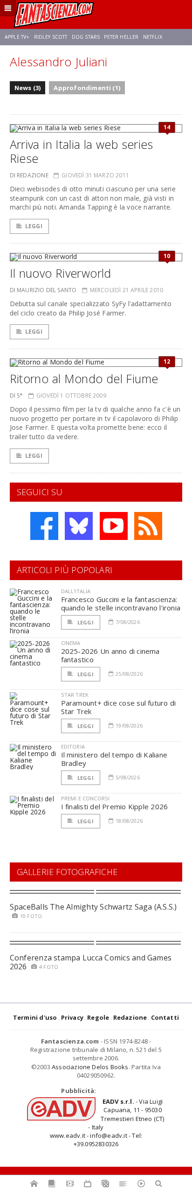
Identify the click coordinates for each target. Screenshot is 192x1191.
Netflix (152, 37)
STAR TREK (75, 694)
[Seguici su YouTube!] (114, 526)
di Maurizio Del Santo (43, 290)
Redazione (130, 1017)
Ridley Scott (51, 37)
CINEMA (71, 642)
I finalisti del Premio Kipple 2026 (114, 806)
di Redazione (29, 175)
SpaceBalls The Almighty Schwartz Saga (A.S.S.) (93, 907)
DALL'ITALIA (76, 591)
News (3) (27, 88)
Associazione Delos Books (90, 1067)
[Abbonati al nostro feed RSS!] (148, 526)
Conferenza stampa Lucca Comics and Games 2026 (91, 962)
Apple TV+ (17, 37)
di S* (16, 395)
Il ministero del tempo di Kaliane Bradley (114, 759)
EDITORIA (73, 746)
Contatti (165, 1017)
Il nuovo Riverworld (60, 273)
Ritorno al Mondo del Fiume (84, 378)
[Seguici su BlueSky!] (79, 526)
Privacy (72, 1017)
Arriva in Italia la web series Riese (81, 151)
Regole (98, 1017)
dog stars (86, 37)
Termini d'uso (35, 1017)
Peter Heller (121, 37)
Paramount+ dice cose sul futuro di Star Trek (118, 707)
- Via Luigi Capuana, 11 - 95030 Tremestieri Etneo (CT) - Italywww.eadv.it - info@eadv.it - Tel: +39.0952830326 (107, 1122)
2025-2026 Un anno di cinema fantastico (110, 655)
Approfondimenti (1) (87, 88)
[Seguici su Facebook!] (44, 526)
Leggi (33, 226)
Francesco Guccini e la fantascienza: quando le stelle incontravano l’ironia (121, 603)
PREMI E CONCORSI (85, 798)
